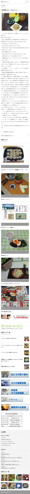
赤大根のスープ (4, 255)
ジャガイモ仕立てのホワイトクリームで (10, 283)
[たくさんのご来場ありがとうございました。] (4, 485)
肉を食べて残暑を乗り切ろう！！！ (7, 135)
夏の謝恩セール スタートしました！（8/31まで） (11, 457)
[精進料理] (25, 477)
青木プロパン (9, 492)
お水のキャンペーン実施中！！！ (8, 227)
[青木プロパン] (7, 2)
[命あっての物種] (18, 485)
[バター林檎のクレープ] (11, 485)
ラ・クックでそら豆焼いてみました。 (9, 352)
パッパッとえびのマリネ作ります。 (9, 338)
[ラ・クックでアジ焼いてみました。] (4, 477)
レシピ (3, 5)
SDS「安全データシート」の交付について (10, 461)
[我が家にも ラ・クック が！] (11, 477)
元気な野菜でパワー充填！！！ (8, 131)
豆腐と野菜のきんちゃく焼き (7, 366)
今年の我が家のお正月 (6, 311)
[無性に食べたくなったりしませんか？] (18, 477)
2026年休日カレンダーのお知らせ (8, 468)
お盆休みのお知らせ (5, 454)
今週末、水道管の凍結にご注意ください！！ (10, 464)
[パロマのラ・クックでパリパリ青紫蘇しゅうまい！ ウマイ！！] (25, 485)
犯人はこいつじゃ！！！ (6, 199)
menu (27, 1)
